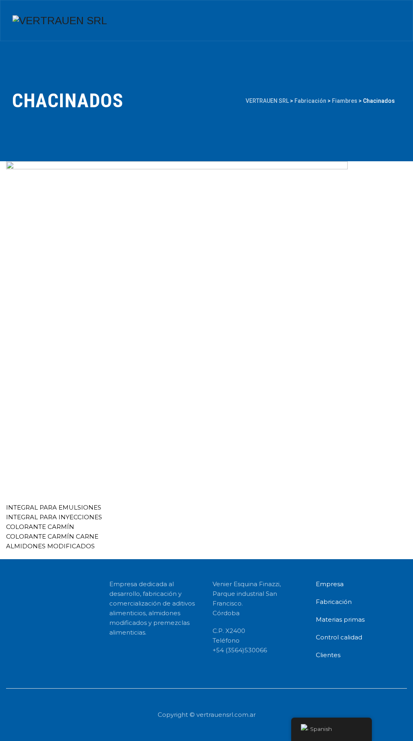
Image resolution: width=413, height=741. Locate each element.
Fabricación (334, 602)
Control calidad (339, 637)
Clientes (328, 655)
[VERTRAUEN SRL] (60, 20)
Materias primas (340, 619)
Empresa (330, 584)
